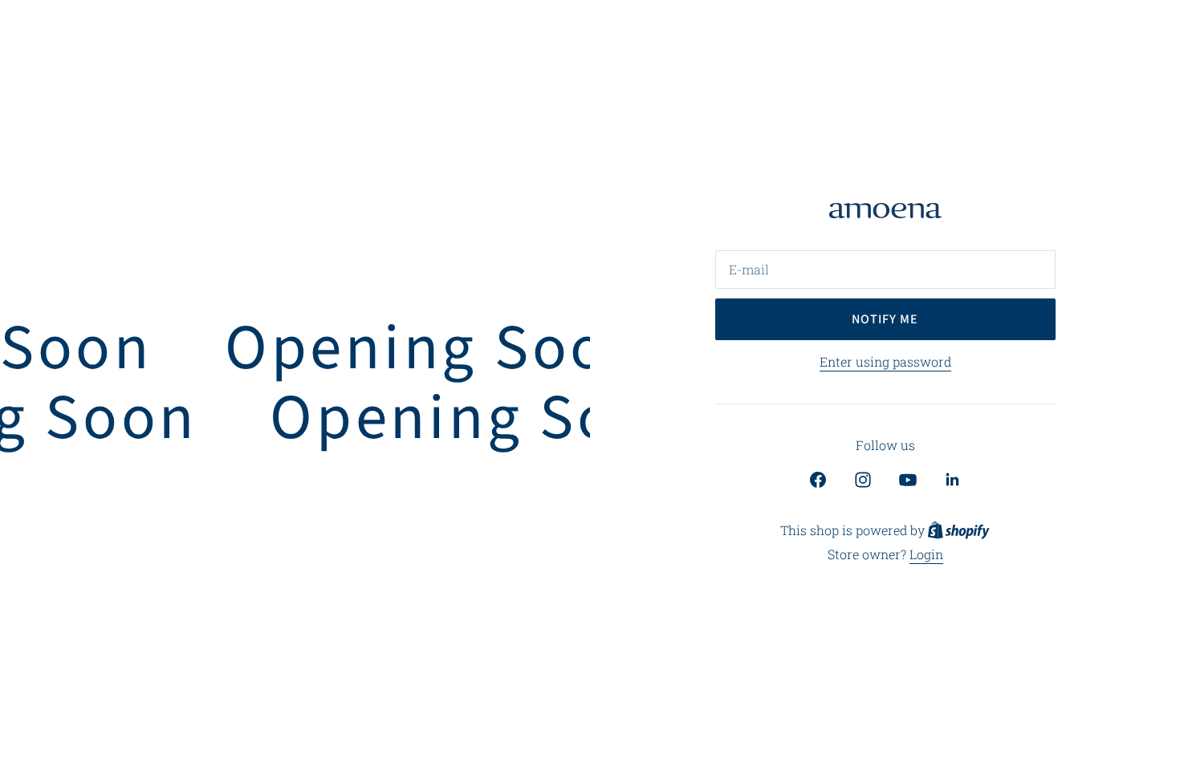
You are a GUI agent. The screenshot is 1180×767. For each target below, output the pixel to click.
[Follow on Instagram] (863, 479)
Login (926, 554)
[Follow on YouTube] (908, 479)
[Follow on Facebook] (818, 479)
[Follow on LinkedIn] (952, 479)
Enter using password (885, 361)
